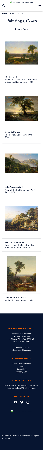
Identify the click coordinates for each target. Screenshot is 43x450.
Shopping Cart (21, 372)
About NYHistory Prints (21, 363)
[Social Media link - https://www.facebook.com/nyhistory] (15, 403)
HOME (4, 13)
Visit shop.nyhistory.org (21, 350)
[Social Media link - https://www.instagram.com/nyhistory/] (26, 403)
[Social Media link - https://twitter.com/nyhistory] (20, 403)
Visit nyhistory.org (21, 347)
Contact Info (21, 369)
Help (21, 366)
